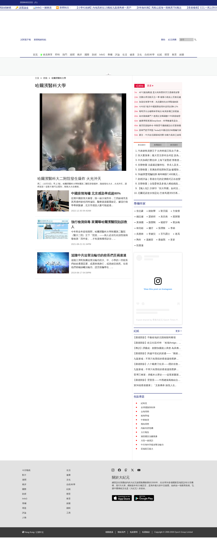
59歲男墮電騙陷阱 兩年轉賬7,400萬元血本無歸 (159, 174)
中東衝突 (145, 420)
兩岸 (79, 54)
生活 (124, 54)
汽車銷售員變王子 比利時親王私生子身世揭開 (159, 151)
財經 (94, 54)
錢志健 (139, 216)
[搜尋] (195, 39)
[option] (83, 132)
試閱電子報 (26, 39)
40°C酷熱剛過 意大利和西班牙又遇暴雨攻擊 (159, 92)
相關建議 (109, 532)
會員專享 (47, 54)
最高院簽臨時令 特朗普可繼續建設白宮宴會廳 (160, 125)
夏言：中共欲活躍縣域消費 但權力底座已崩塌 (160, 135)
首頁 (35, 54)
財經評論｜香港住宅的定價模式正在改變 (159, 179)
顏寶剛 (152, 222)
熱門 (64, 54)
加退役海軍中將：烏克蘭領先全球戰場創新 (158, 102)
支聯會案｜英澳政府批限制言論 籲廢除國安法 (159, 169)
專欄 (110, 54)
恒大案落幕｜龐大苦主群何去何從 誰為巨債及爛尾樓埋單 (159, 155)
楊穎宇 (164, 222)
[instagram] (113, 470)
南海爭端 (145, 416)
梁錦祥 (152, 216)
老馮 (177, 234)
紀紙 (159, 54)
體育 (167, 54)
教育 (174, 54)
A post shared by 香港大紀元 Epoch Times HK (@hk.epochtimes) (166, 320)
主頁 (37, 78)
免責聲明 (134, 532)
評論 (117, 54)
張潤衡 (161, 228)
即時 (57, 54)
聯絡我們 (121, 532)
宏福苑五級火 (147, 449)
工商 (68, 513)
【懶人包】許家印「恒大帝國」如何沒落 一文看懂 (159, 188)
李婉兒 (152, 234)
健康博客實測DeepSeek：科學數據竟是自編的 (159, 121)
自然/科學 (150, 54)
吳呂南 (164, 216)
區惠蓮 (139, 245)
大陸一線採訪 (147, 440)
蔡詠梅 (176, 222)
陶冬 (138, 239)
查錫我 (161, 239)
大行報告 (145, 432)
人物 (24, 517)
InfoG (102, 54)
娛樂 (181, 54)
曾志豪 (139, 211)
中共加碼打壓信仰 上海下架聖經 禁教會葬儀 (160, 160)
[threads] (126, 470)
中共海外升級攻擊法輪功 (152, 444)
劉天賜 (164, 211)
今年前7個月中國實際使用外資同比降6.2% (158, 106)
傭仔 (151, 228)
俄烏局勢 (145, 424)
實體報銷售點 (40, 39)
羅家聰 (176, 216)
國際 (87, 54)
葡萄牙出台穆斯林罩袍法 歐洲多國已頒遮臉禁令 (160, 111)
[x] (132, 470)
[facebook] (119, 470)
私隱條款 (146, 532)
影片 (24, 475)
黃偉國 (139, 222)
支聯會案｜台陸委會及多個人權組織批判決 (159, 183)
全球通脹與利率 (148, 407)
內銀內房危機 (147, 428)
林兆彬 (139, 228)
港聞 (72, 54)
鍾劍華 (152, 211)
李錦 (172, 228)
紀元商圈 (172, 39)
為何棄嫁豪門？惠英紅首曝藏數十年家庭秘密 (159, 116)
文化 (139, 54)
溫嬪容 (149, 239)
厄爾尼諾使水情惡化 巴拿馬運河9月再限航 (159, 193)
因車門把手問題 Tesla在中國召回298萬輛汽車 (160, 130)
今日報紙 (26, 470)
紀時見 (144, 403)
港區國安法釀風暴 (149, 436)
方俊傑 (176, 211)
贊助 (163, 39)
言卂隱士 (165, 234)
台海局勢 (145, 411)
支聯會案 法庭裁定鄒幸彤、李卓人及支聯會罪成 (159, 165)
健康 (132, 54)
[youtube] (139, 470)
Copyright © (159, 532)
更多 (172, 239)
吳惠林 (139, 234)
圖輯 (68, 508)
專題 (24, 508)
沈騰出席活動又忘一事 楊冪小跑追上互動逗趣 (160, 97)
